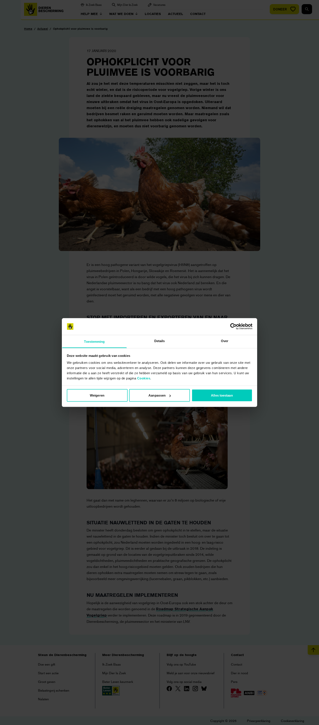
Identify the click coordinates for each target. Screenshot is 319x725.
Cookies (143, 378)
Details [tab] (159, 341)
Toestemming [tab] (94, 341)
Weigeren (97, 395)
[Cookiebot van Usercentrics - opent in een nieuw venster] (233, 326)
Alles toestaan (222, 395)
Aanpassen (157, 395)
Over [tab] (224, 341)
